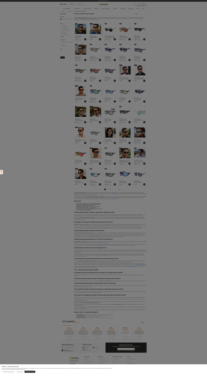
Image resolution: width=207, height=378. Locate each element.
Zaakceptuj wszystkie (30, 371)
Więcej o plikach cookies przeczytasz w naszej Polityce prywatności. (14, 369)
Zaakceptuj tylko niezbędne (8, 371)
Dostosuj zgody (20, 371)
